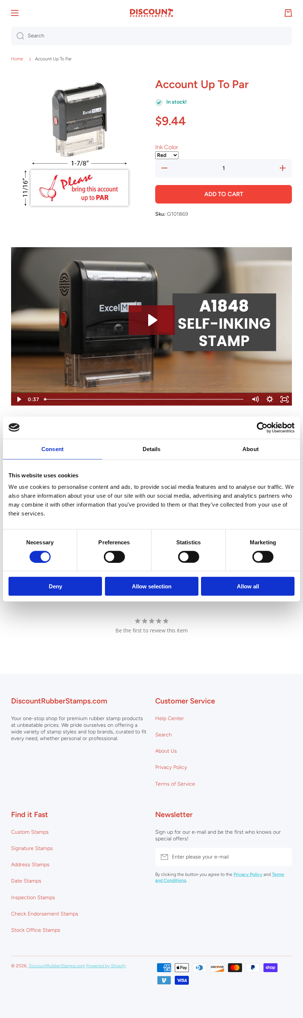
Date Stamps (26, 881)
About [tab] (250, 449)
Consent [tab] (52, 449)
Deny (55, 586)
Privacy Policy (171, 767)
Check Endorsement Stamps (44, 914)
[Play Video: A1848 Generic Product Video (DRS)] (152, 320)
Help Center (169, 718)
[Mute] (255, 399)
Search (163, 735)
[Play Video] (18, 399)
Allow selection (151, 586)
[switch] (114, 556)
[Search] (17, 36)
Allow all (248, 586)
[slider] (144, 399)
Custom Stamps (30, 832)
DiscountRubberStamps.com (57, 965)
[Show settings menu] (269, 399)
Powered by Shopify (106, 965)
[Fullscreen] (284, 399)
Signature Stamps (32, 848)
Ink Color (166, 147)
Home (17, 58)
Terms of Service (175, 784)
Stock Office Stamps (35, 930)
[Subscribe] (282, 857)
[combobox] (151, 36)
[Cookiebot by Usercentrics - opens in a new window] (262, 427)
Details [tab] (152, 449)
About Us (166, 751)
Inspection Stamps (33, 897)
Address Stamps (30, 864)
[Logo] (151, 13)
